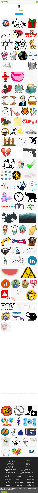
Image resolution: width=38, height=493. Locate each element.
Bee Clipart (19, 481)
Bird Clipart (30, 478)
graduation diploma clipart (10, 469)
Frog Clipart (7, 478)
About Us (27, 461)
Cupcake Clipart (8, 479)
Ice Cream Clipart (30, 482)
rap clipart (10, 463)
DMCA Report (27, 466)
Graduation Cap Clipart (19, 482)
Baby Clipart (7, 485)
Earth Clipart (7, 481)
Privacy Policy (27, 467)
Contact (27, 463)
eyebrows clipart (10, 464)
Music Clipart (7, 482)
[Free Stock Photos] (4, 2)
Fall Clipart (19, 476)
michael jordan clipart (10, 461)
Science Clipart (7, 484)
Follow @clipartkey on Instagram (27, 470)
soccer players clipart (10, 467)
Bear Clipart (19, 484)
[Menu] (37, 2)
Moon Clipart (19, 475)
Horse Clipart (19, 479)
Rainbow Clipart (19, 485)
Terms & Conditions (27, 464)
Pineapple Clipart (30, 479)
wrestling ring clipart (10, 472)
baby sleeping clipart (10, 470)
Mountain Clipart (30, 485)
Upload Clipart (27, 469)
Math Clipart (7, 475)
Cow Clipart (30, 475)
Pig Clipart (30, 484)
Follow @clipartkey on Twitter (27, 472)
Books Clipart (7, 476)
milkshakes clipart (10, 466)
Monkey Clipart (30, 481)
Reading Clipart (30, 476)
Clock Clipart (19, 478)
